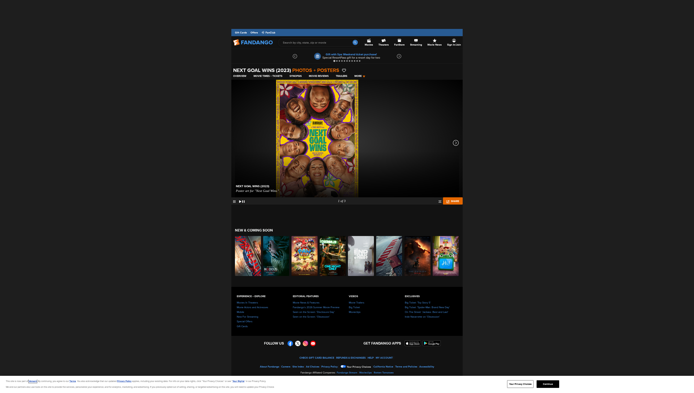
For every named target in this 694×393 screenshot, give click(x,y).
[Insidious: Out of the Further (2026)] (276, 256)
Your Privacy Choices (359, 366)
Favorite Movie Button (344, 70)
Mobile (240, 312)
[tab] (334, 61)
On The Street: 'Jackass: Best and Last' (426, 312)
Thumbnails (234, 201)
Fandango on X (298, 343)
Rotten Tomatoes (384, 372)
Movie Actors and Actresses (252, 307)
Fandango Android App (432, 343)
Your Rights (238, 381)
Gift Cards (241, 32)
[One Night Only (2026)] (333, 256)
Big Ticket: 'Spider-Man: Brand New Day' (427, 307)
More (358, 76)
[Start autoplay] (242, 201)
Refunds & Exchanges (351, 358)
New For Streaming (247, 316)
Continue (548, 384)
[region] (347, 384)
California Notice (383, 366)
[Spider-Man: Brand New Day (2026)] (248, 256)
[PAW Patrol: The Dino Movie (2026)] (305, 256)
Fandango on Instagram (305, 343)
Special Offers (244, 321)
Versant (33, 381)
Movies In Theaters (247, 302)
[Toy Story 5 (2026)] (446, 256)
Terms (72, 381)
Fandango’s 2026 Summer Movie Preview (316, 307)
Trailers (341, 76)
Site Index (298, 366)
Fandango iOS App (413, 343)
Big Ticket (354, 307)
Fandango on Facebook (290, 343)
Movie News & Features (306, 302)
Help (371, 358)
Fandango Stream (347, 372)
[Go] (355, 42)
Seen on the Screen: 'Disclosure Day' (314, 312)
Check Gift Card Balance (316, 358)
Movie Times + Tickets (268, 76)
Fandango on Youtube (313, 343)
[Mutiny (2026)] (389, 256)
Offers (254, 32)
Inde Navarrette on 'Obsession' (422, 316)
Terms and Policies (406, 366)
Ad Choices (312, 366)
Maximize (440, 201)
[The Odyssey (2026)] (417, 256)
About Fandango (269, 366)
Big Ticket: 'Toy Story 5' (418, 302)
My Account (384, 358)
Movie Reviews (319, 76)
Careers (285, 366)
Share (454, 201)
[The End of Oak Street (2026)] (361, 256)
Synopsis (296, 76)
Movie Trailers (356, 302)
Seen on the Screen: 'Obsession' (311, 316)
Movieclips (355, 312)
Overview (239, 76)
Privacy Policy (329, 366)
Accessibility (426, 366)
